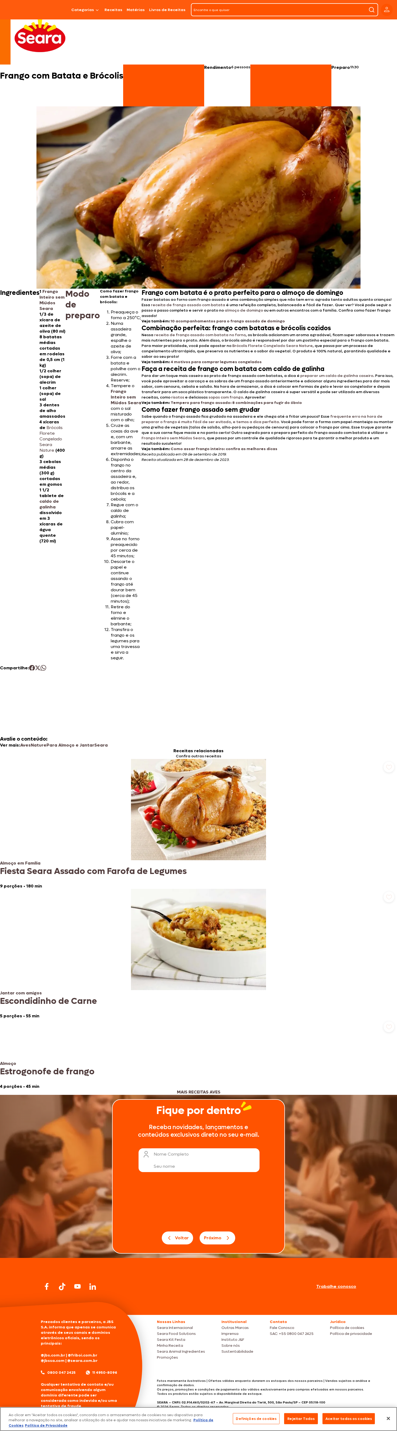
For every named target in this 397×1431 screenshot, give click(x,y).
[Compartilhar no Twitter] (38, 668)
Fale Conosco (282, 1327)
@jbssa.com (53, 1360)
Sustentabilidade (237, 1351)
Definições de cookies (256, 1418)
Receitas (113, 9)
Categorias (82, 9)
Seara (101, 745)
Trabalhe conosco (336, 1286)
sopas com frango (225, 397)
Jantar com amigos (21, 993)
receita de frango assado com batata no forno (200, 335)
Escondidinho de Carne (48, 1001)
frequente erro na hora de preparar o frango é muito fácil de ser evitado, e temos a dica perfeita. (262, 419)
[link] (198, 824)
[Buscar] (371, 9)
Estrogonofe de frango (47, 1071)
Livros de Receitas (167, 9)
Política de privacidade (351, 1333)
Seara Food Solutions (176, 1333)
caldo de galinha (49, 504)
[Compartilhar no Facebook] (32, 668)
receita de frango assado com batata (188, 305)
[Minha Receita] (19, 10)
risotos (177, 397)
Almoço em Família (20, 863)
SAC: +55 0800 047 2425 (292, 1333)
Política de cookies (347, 1327)
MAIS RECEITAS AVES (198, 1092)
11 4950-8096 (104, 1372)
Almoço (8, 1063)
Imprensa (229, 1333)
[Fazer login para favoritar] (388, 767)
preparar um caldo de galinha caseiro (336, 375)
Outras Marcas (235, 1327)
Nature (38, 745)
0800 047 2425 (61, 1372)
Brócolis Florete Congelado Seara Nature (272, 345)
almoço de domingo (244, 310)
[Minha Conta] (387, 10)
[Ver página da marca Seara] (40, 35)
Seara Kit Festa (171, 1339)
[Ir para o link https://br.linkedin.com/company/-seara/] (92, 1286)
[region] (198, 1419)
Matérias (136, 9)
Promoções (167, 1357)
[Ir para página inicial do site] (198, 1304)
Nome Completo (171, 1154)
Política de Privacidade (46, 1425)
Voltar (182, 1238)
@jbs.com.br (53, 1355)
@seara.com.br (82, 1360)
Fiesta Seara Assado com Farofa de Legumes (93, 871)
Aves (25, 745)
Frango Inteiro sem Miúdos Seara (52, 300)
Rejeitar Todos (301, 1418)
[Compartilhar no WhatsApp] (43, 668)
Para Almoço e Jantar (70, 745)
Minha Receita (170, 1345)
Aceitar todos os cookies (348, 1418)
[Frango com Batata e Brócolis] (55, 10)
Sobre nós (230, 1345)
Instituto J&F (232, 1339)
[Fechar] (388, 1418)
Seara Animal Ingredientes (181, 1351)
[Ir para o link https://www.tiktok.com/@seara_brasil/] (62, 1286)
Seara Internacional (175, 1327)
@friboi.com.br (82, 1355)
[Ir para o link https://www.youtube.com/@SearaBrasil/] (77, 1286)
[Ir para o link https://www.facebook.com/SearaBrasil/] (47, 1286)
